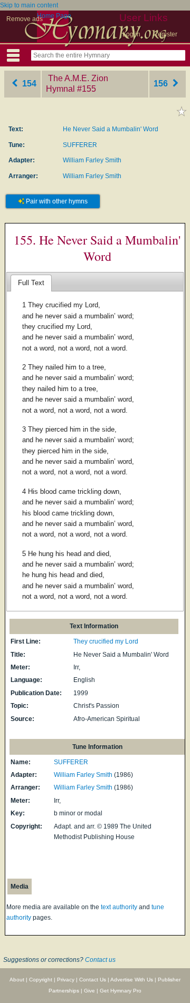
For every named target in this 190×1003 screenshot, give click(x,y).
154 (28, 83)
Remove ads (24, 19)
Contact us (100, 959)
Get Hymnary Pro (120, 991)
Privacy (65, 979)
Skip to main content (29, 5)
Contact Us (92, 979)
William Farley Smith (92, 160)
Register (165, 34)
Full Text (31, 283)
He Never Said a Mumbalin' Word (110, 129)
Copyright (40, 979)
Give (89, 991)
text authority (119, 907)
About (17, 979)
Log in (131, 34)
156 (162, 83)
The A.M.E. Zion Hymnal (77, 84)
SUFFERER (80, 145)
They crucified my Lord (105, 641)
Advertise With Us (131, 979)
